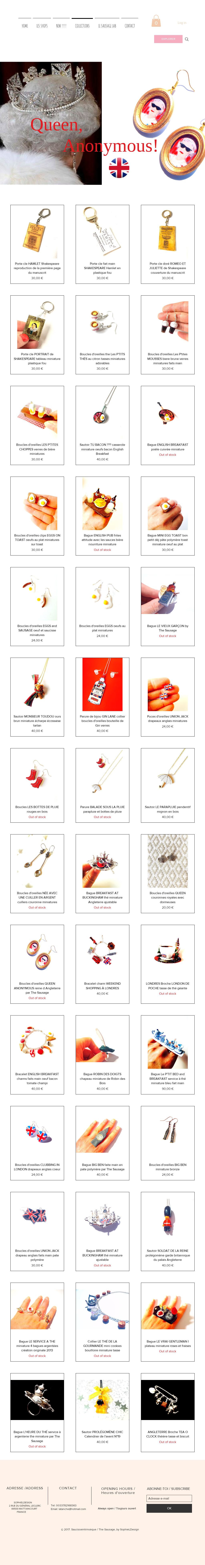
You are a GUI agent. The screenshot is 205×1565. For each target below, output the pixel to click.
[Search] (187, 39)
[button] (156, 21)
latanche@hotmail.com (72, 1509)
